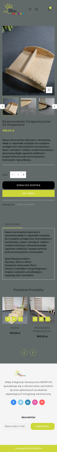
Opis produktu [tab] (12, 224)
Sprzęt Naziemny (25, 205)
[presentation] (2, 106)
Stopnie (15, 327)
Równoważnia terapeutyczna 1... (42, 329)
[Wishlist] (20, 319)
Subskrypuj (43, 426)
